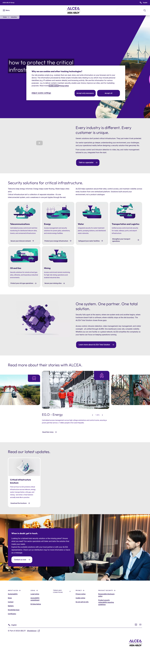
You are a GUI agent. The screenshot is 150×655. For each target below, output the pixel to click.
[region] (75, 83)
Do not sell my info (82, 602)
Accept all (108, 93)
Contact (10, 602)
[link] (6, 17)
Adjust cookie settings (41, 93)
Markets (11, 606)
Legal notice (35, 594)
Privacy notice (81, 594)
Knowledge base (13, 610)
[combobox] (132, 10)
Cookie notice (80, 598)
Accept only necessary (85, 93)
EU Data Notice (36, 604)
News (10, 598)
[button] (92, 415)
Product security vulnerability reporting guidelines (106, 602)
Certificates (12, 614)
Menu (8, 10)
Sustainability (13, 594)
